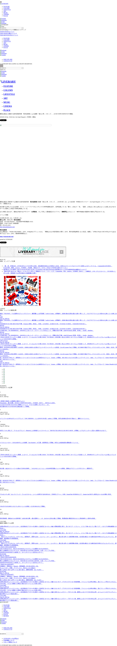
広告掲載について (8, 640)
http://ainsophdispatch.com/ (7, 227)
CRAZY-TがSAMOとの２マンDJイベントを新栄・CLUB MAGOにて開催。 (23, 506)
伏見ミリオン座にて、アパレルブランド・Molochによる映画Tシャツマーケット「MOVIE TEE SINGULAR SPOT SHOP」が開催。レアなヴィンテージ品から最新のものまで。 (53, 430)
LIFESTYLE (7, 9)
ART (4, 11)
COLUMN (6, 8)
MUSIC (5, 12)
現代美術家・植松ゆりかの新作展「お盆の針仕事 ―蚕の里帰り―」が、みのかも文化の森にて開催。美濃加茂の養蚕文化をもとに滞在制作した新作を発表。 (48, 518)
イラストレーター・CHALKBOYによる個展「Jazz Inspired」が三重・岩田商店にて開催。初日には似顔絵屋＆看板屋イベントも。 (39, 442)
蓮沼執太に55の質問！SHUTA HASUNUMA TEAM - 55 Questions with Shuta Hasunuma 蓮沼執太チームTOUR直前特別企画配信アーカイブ (45, 269)
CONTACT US (7, 61)
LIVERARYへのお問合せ (11, 638)
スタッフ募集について (10, 642)
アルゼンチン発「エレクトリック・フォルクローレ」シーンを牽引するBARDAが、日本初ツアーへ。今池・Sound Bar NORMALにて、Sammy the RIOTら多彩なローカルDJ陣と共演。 (56, 494)
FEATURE (6, 6)
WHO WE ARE (7, 59)
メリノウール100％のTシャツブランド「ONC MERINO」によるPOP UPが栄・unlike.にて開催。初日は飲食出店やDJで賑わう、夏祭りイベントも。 (45, 418)
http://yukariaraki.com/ (7, 236)
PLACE (5, 15)
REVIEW (6, 616)
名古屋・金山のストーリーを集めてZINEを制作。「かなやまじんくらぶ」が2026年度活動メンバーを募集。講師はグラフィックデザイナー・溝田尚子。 (47, 468)
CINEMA (6, 14)
